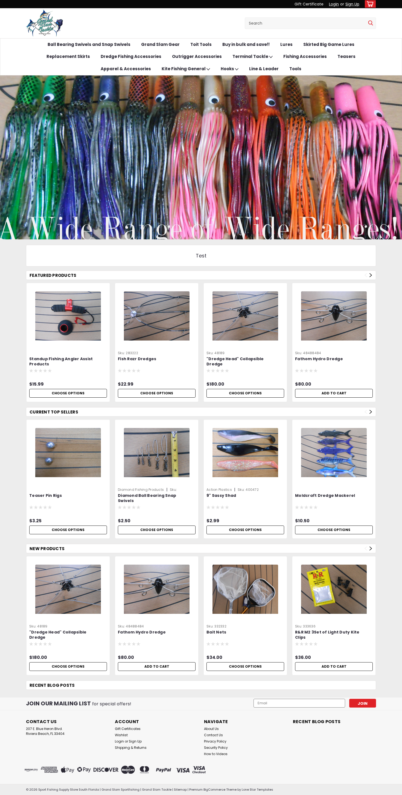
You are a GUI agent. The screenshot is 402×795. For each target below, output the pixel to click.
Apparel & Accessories (126, 69)
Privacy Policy (215, 741)
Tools (295, 69)
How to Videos (216, 754)
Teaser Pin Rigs (45, 495)
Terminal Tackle (250, 56)
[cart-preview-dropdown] (369, 4)
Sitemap (180, 789)
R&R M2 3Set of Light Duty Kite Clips (327, 635)
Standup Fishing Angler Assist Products (61, 361)
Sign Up (352, 4)
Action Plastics (219, 489)
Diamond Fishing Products (141, 489)
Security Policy (216, 747)
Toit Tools (201, 44)
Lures (286, 44)
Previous (366, 275)
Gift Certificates (128, 728)
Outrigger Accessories (197, 56)
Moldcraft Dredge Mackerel (325, 495)
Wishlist (121, 735)
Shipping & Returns (131, 747)
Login (334, 4)
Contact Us (213, 735)
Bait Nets (216, 632)
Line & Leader (264, 69)
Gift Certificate (309, 4)
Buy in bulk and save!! (246, 44)
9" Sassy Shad (221, 495)
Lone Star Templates (257, 789)
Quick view (68, 344)
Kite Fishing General (184, 69)
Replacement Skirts (68, 56)
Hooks (228, 69)
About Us (211, 728)
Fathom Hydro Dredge (319, 359)
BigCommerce (214, 789)
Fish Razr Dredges (137, 359)
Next (371, 275)
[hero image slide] (201, 157)
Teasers (346, 56)
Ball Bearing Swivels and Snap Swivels (89, 44)
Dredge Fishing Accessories (131, 56)
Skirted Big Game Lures (328, 44)
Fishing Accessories (305, 56)
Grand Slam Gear (160, 44)
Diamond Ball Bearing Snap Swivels (147, 498)
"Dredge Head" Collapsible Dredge (235, 361)
